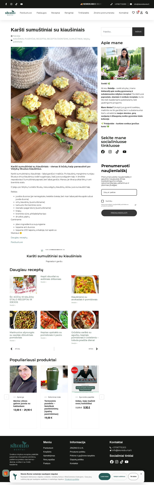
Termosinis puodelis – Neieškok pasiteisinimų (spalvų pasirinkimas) (51, 407)
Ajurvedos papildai (86, 397)
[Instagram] (110, 152)
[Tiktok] (117, 152)
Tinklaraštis (83, 13)
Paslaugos (41, 13)
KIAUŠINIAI (18, 39)
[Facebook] (103, 152)
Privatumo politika (77, 452)
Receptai (55, 13)
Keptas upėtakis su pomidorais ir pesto (51, 333)
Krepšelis (47, 452)
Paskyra (46, 463)
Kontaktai (123, 13)
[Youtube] (124, 152)
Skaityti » (13, 305)
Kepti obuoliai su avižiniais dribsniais (51, 277)
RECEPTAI (41, 39)
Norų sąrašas (49, 460)
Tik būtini (133, 476)
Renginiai (69, 13)
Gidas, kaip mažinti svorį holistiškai (85, 402)
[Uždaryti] (141, 473)
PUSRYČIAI (30, 39)
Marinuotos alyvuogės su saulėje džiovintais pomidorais (22, 335)
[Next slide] (101, 397)
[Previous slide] (6, 397)
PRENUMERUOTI (119, 213)
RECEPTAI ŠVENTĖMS (57, 39)
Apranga (20, 397)
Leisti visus (105, 476)
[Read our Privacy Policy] (135, 204)
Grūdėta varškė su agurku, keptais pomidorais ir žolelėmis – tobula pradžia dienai (85, 336)
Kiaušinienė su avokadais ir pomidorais (84, 298)
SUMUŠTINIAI (76, 39)
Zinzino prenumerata (104, 13)
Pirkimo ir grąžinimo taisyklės (82, 456)
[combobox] (116, 31)
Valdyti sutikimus (119, 476)
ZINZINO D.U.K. (77, 448)
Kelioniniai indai (54, 397)
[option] (23, 397)
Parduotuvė (26, 13)
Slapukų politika (77, 460)
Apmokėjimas (49, 456)
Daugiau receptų (19, 237)
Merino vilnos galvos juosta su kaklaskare (21, 403)
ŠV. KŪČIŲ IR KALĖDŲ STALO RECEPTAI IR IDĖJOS (22, 300)
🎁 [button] (5, 473)
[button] (146, 12)
